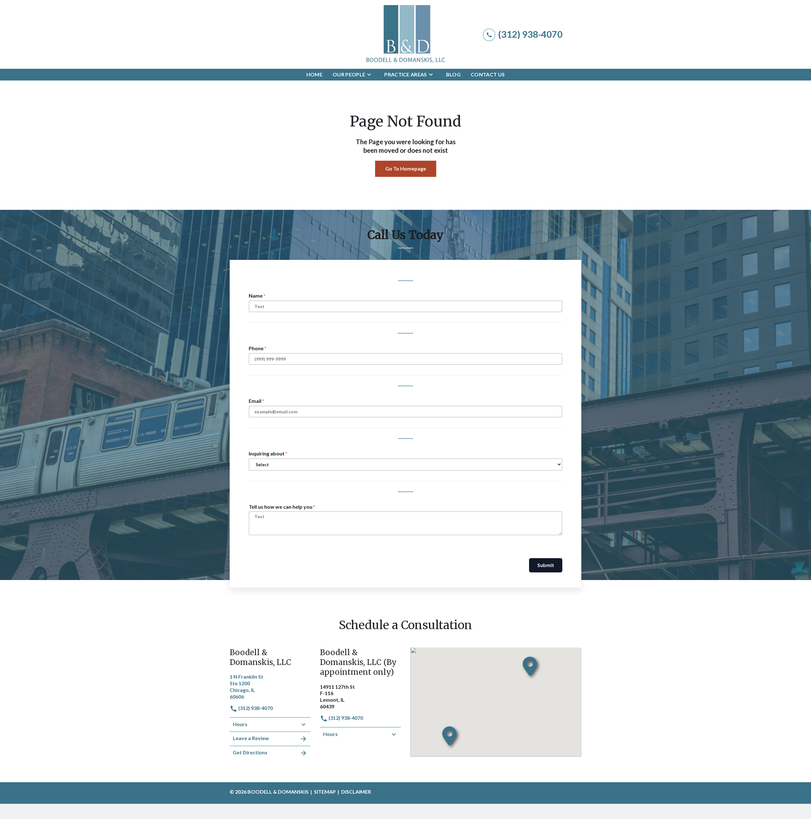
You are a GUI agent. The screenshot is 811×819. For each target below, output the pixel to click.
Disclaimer (356, 792)
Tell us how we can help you (280, 507)
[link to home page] (405, 34)
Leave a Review (251, 738)
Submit (545, 565)
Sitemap (325, 792)
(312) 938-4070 (255, 708)
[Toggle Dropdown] (371, 74)
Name (256, 296)
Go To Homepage (405, 168)
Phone (256, 348)
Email (255, 401)
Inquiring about (266, 453)
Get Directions (250, 752)
